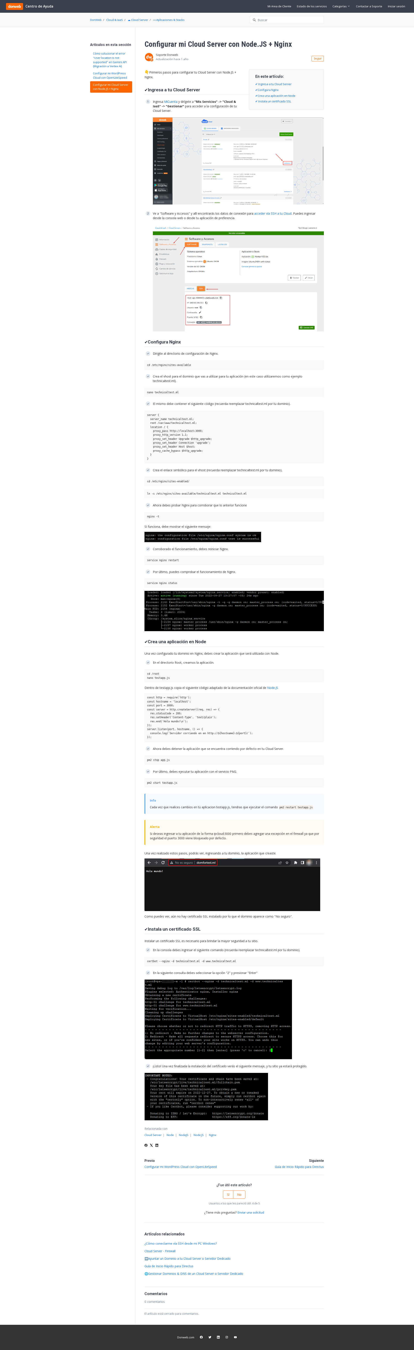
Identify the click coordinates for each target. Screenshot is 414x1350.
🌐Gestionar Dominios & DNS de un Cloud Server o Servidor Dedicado (193, 1274)
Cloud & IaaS (114, 20)
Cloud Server (153, 1135)
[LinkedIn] (156, 1146)
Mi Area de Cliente (279, 6)
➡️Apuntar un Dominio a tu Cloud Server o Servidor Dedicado (187, 1258)
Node (170, 1135)
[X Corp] (151, 1146)
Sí (228, 1194)
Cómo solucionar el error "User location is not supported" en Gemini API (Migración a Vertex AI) (110, 60)
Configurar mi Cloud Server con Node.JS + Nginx (110, 87)
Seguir (318, 58)
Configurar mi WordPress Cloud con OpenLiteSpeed (180, 1167)
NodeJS (183, 1135)
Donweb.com (185, 1337)
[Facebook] (145, 1146)
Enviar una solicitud (250, 1212)
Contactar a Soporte (369, 6)
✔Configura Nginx (267, 90)
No (239, 1194)
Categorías (339, 6)
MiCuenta (170, 102)
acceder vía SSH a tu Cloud (273, 213)
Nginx (212, 1135)
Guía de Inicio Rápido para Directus (299, 1167)
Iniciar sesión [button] (396, 6)
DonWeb (96, 20)
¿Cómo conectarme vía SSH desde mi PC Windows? (180, 1243)
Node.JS (272, 688)
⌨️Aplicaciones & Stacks (169, 20)
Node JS (199, 1135)
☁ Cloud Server (138, 20)
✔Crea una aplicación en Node (275, 96)
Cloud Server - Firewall (160, 1251)
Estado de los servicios (312, 6)
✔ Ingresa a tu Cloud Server (273, 84)
